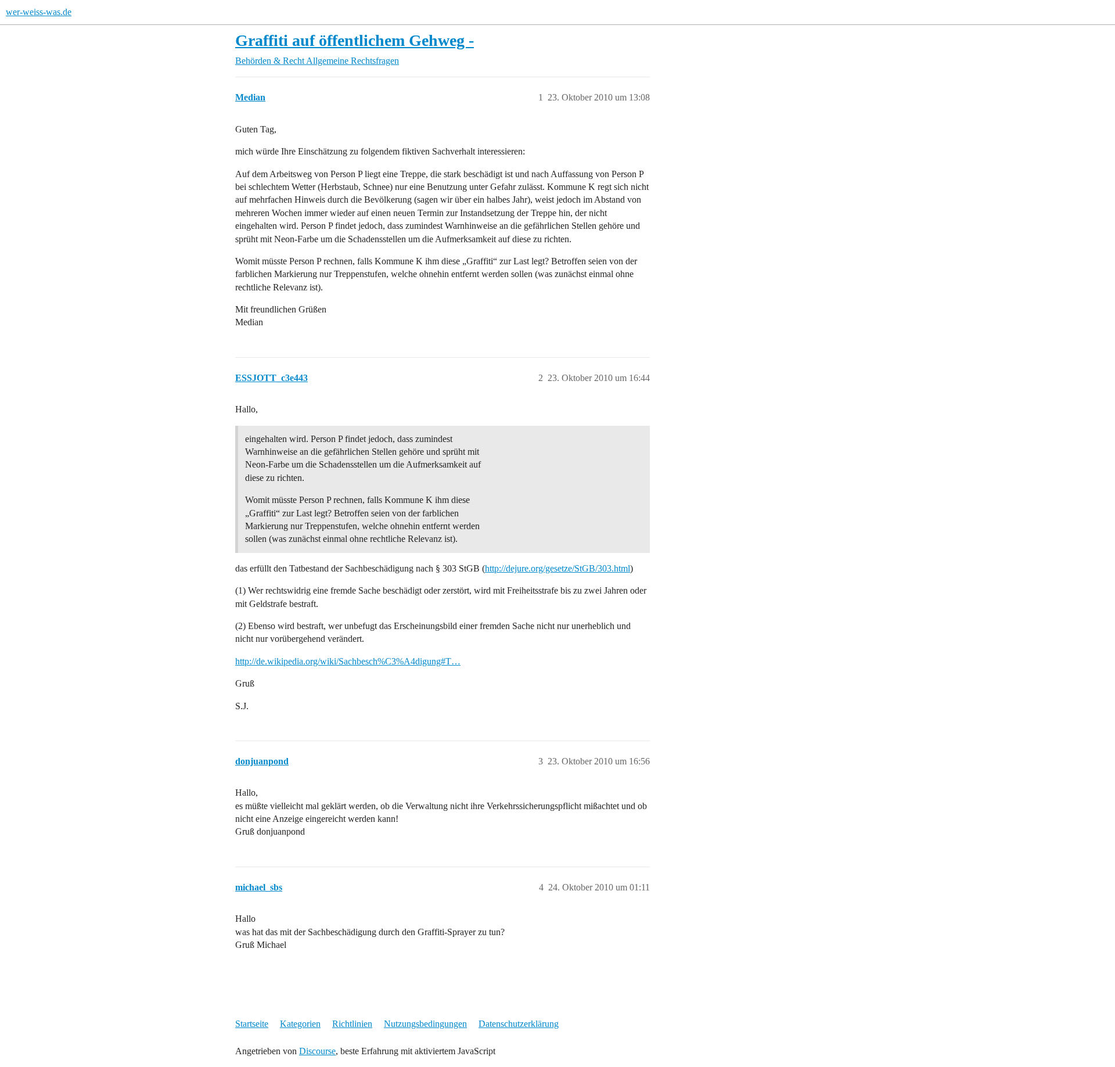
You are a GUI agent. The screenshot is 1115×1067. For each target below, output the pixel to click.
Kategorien (300, 1024)
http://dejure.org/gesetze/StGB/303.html (557, 568)
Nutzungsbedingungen (425, 1024)
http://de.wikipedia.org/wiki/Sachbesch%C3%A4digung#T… (348, 661)
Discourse (317, 1051)
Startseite (251, 1024)
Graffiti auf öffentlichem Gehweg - (354, 40)
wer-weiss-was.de (38, 12)
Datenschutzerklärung (519, 1024)
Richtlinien (352, 1024)
